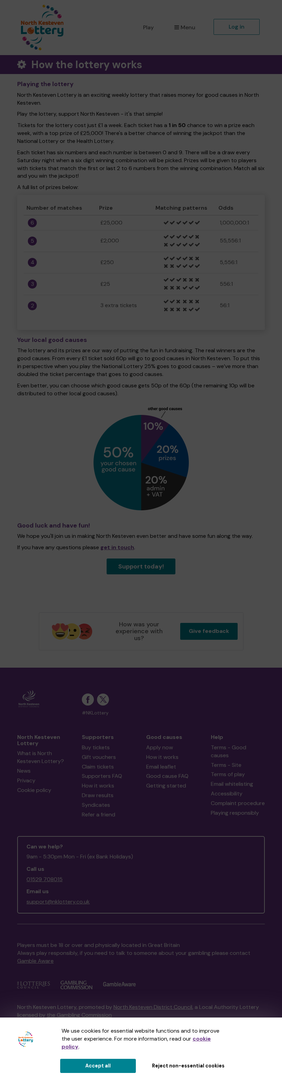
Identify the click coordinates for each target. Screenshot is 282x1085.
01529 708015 (44, 879)
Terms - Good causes (228, 751)
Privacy (26, 780)
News (24, 770)
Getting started (166, 785)
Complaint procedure (238, 803)
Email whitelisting (232, 783)
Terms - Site (226, 765)
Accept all (98, 1066)
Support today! (141, 566)
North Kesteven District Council (152, 1007)
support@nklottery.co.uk (58, 901)
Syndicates (96, 804)
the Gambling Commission (79, 1015)
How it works (98, 785)
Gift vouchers (99, 757)
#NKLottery (95, 713)
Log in (237, 26)
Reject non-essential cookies (188, 1066)
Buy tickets (96, 747)
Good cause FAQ (167, 776)
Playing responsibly (235, 812)
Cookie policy (34, 790)
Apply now (159, 747)
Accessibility (226, 793)
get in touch (117, 547)
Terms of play (228, 774)
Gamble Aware (35, 960)
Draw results (97, 795)
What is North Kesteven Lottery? (40, 757)
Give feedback (209, 631)
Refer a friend (98, 814)
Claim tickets (98, 766)
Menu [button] (188, 27)
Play (148, 27)
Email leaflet (161, 766)
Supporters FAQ (102, 776)
